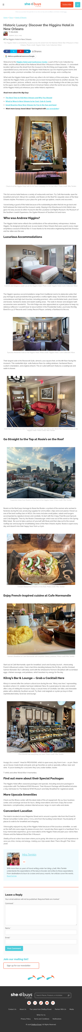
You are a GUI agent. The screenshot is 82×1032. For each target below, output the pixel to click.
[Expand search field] (77, 4)
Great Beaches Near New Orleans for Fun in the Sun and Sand (31, 105)
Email (7, 938)
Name (8, 928)
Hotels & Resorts (20, 17)
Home (5, 17)
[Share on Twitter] (13, 51)
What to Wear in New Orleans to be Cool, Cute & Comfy (28, 101)
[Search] (68, 995)
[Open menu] (3, 4)
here (65, 12)
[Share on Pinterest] (20, 51)
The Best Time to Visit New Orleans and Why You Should (29, 98)
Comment (9, 903)
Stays (11, 17)
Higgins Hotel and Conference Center (32, 62)
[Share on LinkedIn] (27, 51)
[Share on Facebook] (6, 51)
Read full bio (12, 876)
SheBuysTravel (36, 1024)
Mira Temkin (14, 32)
